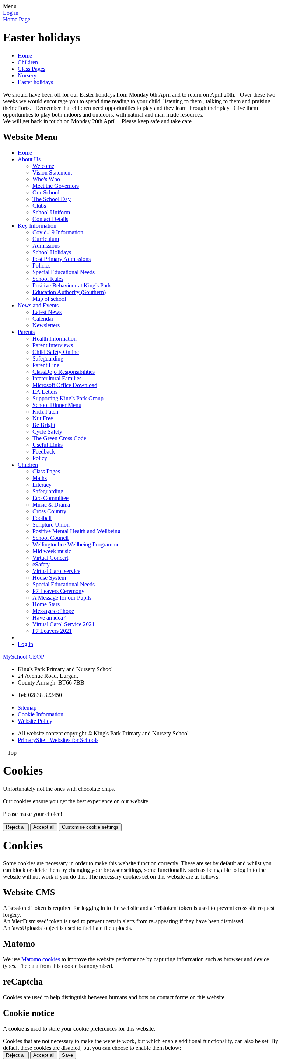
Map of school (49, 299)
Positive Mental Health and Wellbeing (76, 531)
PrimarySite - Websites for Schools (58, 740)
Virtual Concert (50, 558)
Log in (10, 13)
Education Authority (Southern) (69, 292)
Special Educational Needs (63, 272)
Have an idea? (49, 617)
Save (67, 1055)
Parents (26, 332)
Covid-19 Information (57, 232)
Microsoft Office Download (64, 385)
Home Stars (46, 604)
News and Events (38, 305)
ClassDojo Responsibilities (63, 372)
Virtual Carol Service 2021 (63, 624)
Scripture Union (51, 524)
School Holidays (51, 252)
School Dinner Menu (56, 405)
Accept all (44, 827)
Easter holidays (35, 82)
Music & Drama (51, 504)
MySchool (15, 657)
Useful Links (47, 445)
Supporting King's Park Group (68, 398)
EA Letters (44, 392)
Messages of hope (53, 611)
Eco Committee (50, 498)
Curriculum (45, 239)
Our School (45, 192)
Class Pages (31, 69)
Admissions (46, 245)
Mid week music (51, 551)
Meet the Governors (55, 186)
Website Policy (35, 721)
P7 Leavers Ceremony (58, 591)
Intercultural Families (56, 378)
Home (25, 55)
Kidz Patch (45, 411)
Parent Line (45, 365)
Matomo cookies (40, 959)
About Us (29, 159)
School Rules (47, 279)
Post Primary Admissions (61, 259)
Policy (39, 458)
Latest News (47, 312)
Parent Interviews (52, 345)
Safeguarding (47, 358)
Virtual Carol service (56, 571)
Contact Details (50, 219)
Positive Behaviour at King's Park (71, 285)
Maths (39, 478)
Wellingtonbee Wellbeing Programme (75, 544)
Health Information (54, 338)
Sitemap (27, 707)
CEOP (36, 657)
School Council (50, 538)
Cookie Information (40, 714)
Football (42, 518)
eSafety (41, 564)
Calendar (42, 319)
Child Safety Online (55, 352)
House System (49, 578)
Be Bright (43, 425)
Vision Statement (52, 172)
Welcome (43, 166)
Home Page (16, 19)
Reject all (16, 827)
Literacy (42, 485)
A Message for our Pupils (61, 597)
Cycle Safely (47, 431)
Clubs (39, 206)
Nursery (27, 75)
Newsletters (46, 325)
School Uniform (51, 212)
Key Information (37, 226)
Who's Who (46, 179)
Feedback (43, 451)
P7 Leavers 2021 (52, 631)
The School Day (51, 199)
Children (28, 62)
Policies (41, 265)
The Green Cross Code (59, 438)
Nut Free (42, 418)
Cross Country (49, 511)
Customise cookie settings (90, 827)
